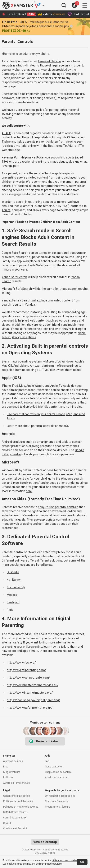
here (29, 491)
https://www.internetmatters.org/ (30, 692)
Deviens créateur (48, 741)
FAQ (47, 761)
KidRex (6, 337)
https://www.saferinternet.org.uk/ (30, 707)
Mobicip (12, 594)
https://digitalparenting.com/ (26, 670)
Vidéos (54, 14)
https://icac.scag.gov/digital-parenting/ (33, 700)
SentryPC (13, 602)
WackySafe (19, 337)
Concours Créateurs (56, 801)
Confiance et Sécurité (15, 828)
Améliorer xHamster (56, 777)
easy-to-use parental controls (58, 507)
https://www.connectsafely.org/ (28, 677)
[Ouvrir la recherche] (64, 5)
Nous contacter (53, 766)
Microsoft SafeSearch (17, 288)
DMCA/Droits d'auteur (15, 812)
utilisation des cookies (64, 860)
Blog (5, 766)
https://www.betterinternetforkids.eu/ (32, 685)
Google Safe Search (15, 252)
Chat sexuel (81, 14)
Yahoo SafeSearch (14, 277)
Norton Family (16, 587)
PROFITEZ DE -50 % (15, 30)
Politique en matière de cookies (20, 806)
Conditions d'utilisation (16, 795)
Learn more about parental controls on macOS (38, 426)
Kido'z (32, 337)
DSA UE (7, 823)
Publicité (8, 777)
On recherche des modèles (60, 795)
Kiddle (82, 333)
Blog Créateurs (11, 772)
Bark (10, 609)
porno (54, 849)
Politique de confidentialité (18, 801)
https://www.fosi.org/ (21, 662)
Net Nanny (14, 579)
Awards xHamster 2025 (16, 782)
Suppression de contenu (58, 772)
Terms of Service (49, 61)
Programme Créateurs (57, 806)
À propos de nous (13, 761)
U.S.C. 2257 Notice (45, 852)
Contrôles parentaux (14, 817)
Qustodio (13, 572)
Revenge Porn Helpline (16, 157)
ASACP (6, 133)
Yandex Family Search (16, 300)
